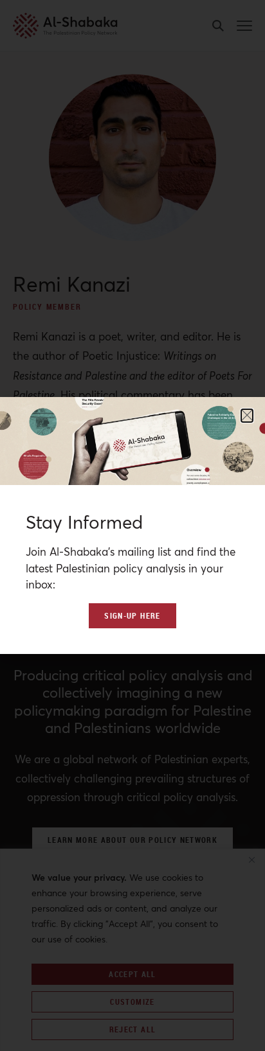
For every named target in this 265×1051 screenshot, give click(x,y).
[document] (132, 525)
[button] (247, 415)
